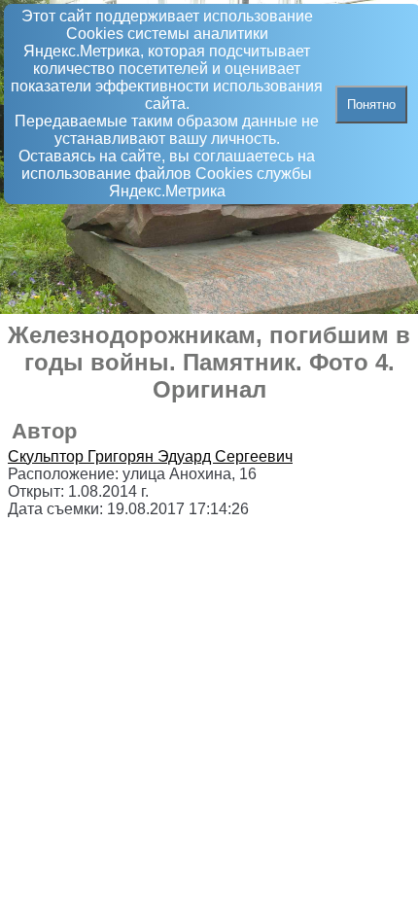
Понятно (371, 104)
